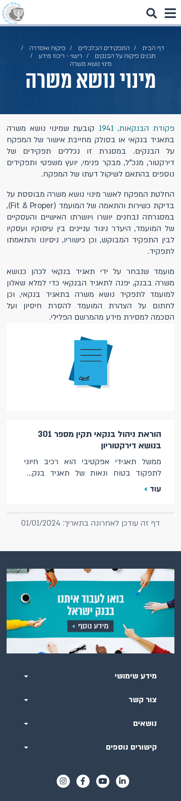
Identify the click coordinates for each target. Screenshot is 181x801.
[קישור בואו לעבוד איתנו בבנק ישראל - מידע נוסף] (90, 611)
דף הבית (153, 48)
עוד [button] (155, 489)
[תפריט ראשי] (170, 13)
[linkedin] (122, 781)
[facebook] (83, 781)
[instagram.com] (63, 781)
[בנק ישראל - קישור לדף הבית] (13, 13)
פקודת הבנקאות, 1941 (136, 128)
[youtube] (102, 781)
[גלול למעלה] (90, 551)
